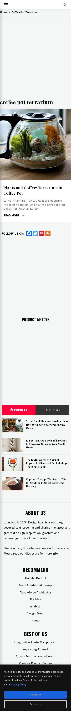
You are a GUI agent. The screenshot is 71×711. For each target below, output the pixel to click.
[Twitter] (35, 233)
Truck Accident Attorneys (35, 585)
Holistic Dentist (35, 578)
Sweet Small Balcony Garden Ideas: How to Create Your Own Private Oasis (47, 425)
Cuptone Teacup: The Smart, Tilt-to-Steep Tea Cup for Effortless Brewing (46, 483)
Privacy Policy (19, 684)
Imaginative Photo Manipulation (35, 642)
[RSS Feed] (47, 233)
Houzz (35, 620)
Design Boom (36, 613)
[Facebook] (29, 233)
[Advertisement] (35, 59)
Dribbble (35, 599)
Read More (35, 144)
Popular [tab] (20, 410)
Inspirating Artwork (35, 649)
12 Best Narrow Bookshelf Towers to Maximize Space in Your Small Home (46, 444)
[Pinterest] (41, 233)
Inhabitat (35, 606)
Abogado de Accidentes (36, 592)
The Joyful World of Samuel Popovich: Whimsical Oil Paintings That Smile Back (46, 463)
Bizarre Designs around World (35, 656)
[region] (35, 687)
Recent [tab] (54, 410)
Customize (35, 704)
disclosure (32, 553)
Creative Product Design (35, 663)
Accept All (35, 694)
